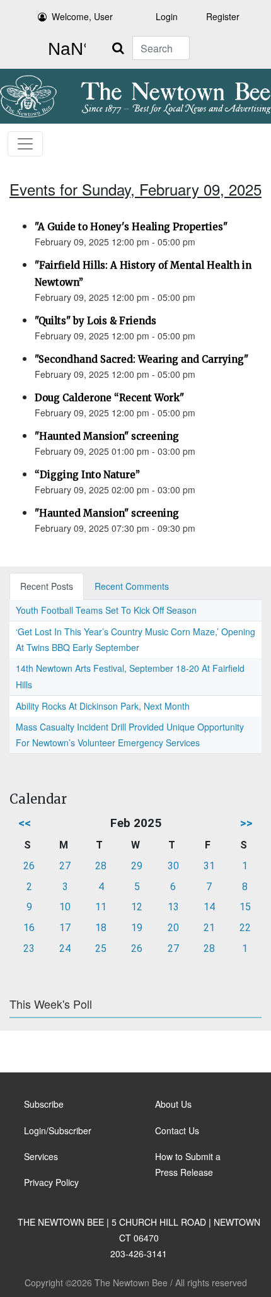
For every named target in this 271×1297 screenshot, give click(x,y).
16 (29, 928)
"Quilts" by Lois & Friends (95, 321)
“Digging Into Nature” (87, 475)
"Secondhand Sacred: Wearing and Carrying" (141, 359)
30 (173, 866)
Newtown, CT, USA (64, 49)
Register (222, 16)
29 (136, 866)
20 (173, 928)
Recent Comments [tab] (132, 586)
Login (167, 16)
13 (173, 907)
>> (246, 823)
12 (136, 907)
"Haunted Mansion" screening (107, 436)
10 (65, 907)
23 (29, 948)
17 (65, 928)
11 (101, 907)
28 (101, 866)
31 (209, 866)
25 (101, 948)
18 (101, 928)
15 (245, 907)
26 (29, 866)
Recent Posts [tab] (46, 586)
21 (209, 928)
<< (24, 823)
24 (65, 948)
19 (136, 928)
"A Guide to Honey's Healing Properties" (131, 227)
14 (209, 907)
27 (65, 866)
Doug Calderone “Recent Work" (109, 398)
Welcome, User (82, 16)
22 (245, 928)
